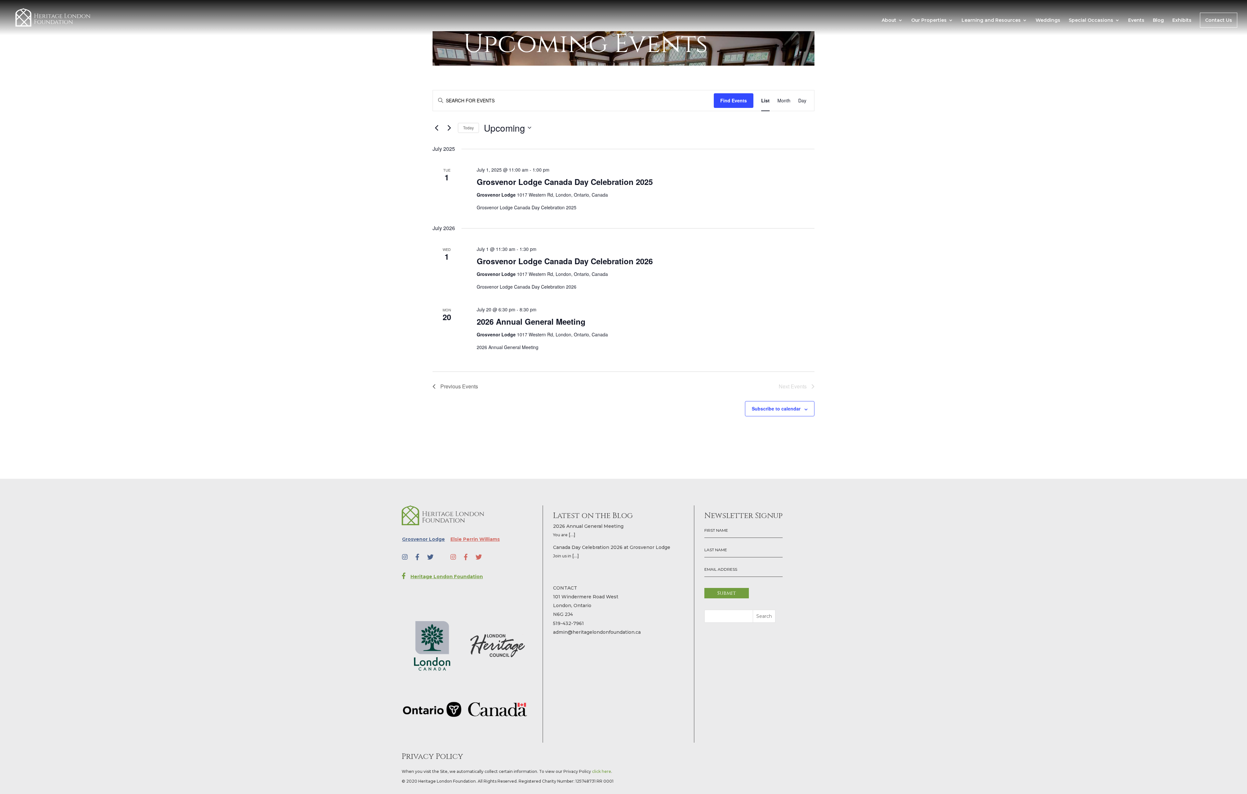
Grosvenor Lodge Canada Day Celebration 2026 (565, 261)
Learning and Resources (991, 20)
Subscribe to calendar (776, 408)
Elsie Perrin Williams (475, 539)
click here (601, 771)
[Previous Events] (436, 128)
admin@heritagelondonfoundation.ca (597, 632)
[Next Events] (449, 128)
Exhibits (1181, 20)
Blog (1158, 20)
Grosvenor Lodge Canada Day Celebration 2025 (565, 181)
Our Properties (929, 20)
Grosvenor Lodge (423, 539)
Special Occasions (1091, 20)
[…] (572, 535)
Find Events (733, 100)
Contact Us (1218, 20)
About (889, 20)
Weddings (1048, 20)
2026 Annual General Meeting (531, 321)
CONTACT (565, 588)
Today (468, 127)
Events (1136, 20)
